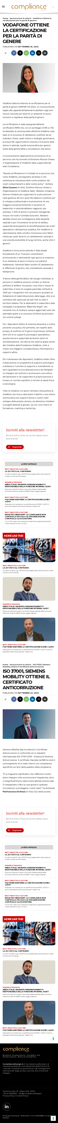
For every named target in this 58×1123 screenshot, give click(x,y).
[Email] (38, 53)
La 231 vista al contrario (18, 471)
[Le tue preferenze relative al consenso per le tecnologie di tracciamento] (53, 1118)
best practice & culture (20, 18)
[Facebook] (14, 53)
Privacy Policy (9, 1096)
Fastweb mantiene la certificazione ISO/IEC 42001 (27, 500)
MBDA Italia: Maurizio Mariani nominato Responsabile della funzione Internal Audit (28, 485)
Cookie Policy (22, 1096)
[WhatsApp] (26, 53)
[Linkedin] (32, 53)
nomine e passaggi (13, 482)
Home (5, 18)
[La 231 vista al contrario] (29, 550)
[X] (20, 53)
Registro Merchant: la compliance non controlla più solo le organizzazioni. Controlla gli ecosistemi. (25, 516)
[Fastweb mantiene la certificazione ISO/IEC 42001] (29, 629)
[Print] (45, 53)
